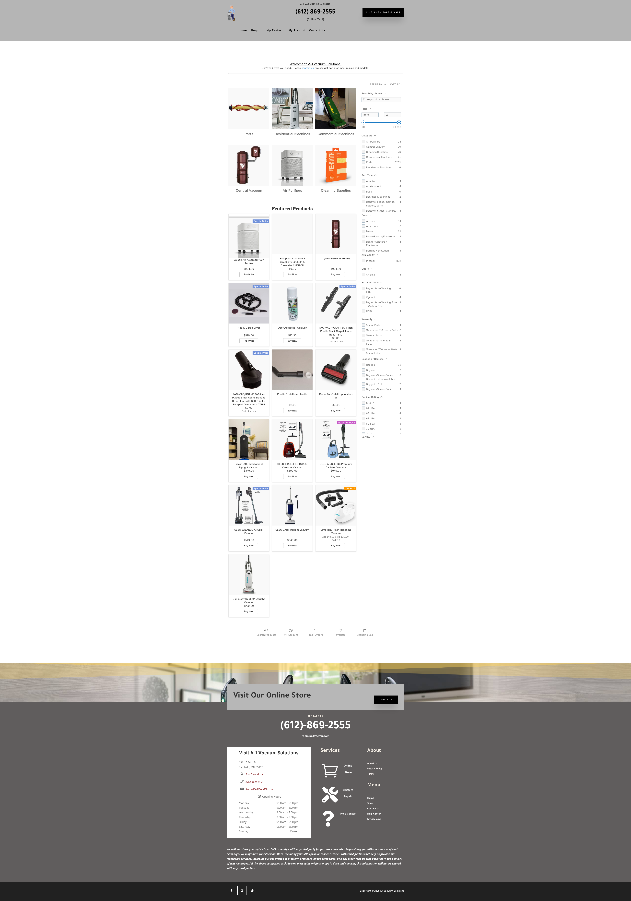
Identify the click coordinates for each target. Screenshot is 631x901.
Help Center (273, 30)
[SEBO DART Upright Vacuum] (292, 505)
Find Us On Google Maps (383, 12)
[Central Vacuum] (248, 165)
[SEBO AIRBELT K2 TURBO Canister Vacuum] (292, 439)
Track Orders (315, 634)
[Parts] (248, 108)
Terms (370, 774)
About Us (372, 763)
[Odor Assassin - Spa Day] (292, 303)
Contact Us (317, 30)
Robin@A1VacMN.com (259, 789)
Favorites (340, 634)
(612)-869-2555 (315, 727)
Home (242, 30)
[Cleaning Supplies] (335, 165)
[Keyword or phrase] (364, 99)
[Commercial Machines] (335, 108)
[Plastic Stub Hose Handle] (292, 369)
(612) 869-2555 (315, 12)
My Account (297, 30)
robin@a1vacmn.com (315, 736)
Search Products (266, 634)
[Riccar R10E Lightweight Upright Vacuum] (249, 439)
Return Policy (374, 769)
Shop (254, 30)
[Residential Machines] (292, 108)
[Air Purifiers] (292, 165)
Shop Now (386, 700)
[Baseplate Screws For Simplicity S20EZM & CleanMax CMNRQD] (292, 234)
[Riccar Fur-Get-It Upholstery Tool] (336, 369)
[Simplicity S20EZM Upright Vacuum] (249, 574)
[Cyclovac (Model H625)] (336, 234)
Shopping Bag (365, 634)
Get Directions (254, 774)
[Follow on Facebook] (231, 890)
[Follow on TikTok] (252, 890)
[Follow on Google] (241, 890)
